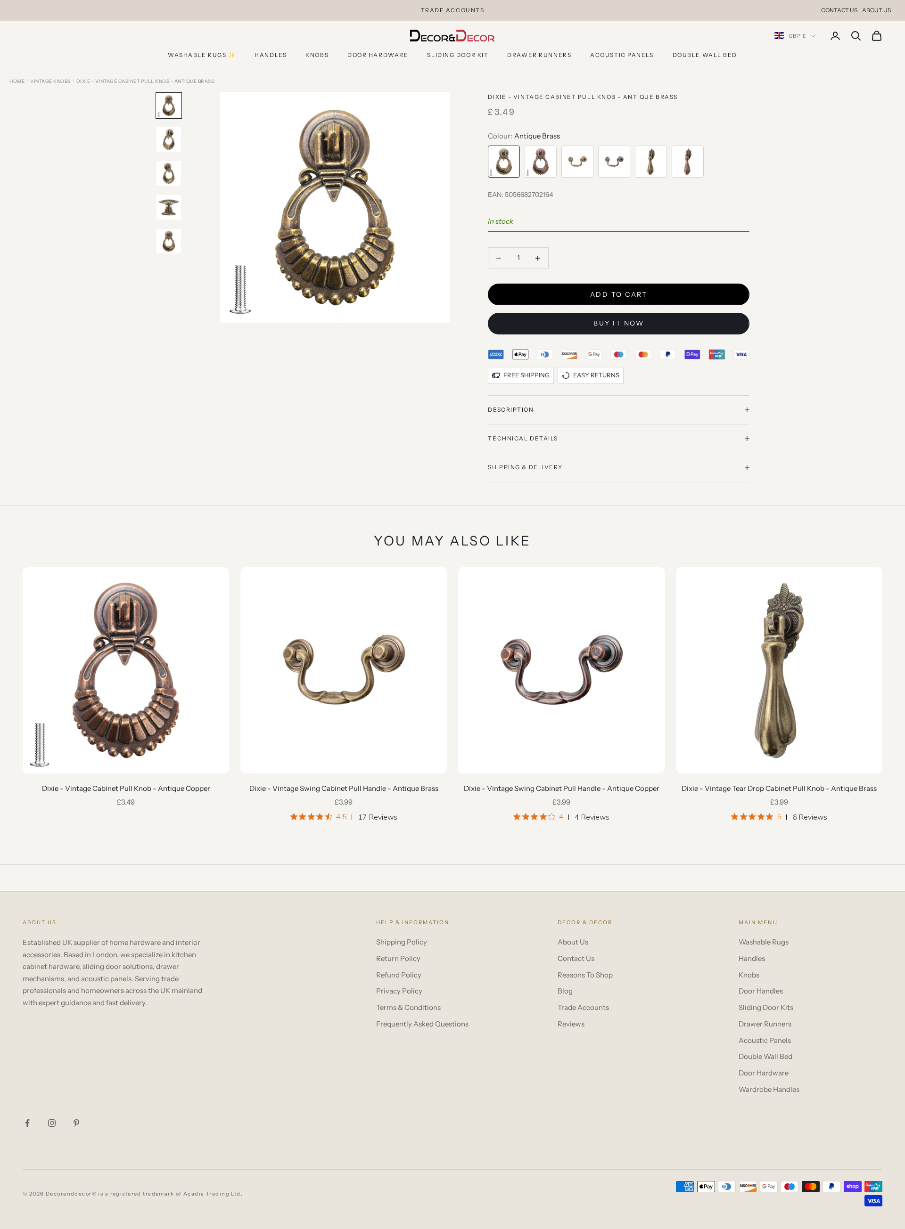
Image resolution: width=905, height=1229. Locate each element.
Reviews (571, 1023)
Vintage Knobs (50, 81)
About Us (876, 10)
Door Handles (761, 990)
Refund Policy (398, 974)
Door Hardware (377, 54)
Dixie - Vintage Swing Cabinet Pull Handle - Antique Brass (343, 788)
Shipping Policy (401, 941)
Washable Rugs (764, 941)
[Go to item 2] (169, 139)
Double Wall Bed (705, 54)
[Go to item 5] (169, 241)
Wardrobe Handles (769, 1089)
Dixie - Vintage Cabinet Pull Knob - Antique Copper (126, 788)
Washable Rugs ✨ (202, 54)
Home (17, 81)
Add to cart (619, 294)
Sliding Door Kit (457, 54)
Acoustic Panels (621, 54)
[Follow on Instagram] (52, 1123)
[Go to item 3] (169, 173)
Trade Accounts (583, 1007)
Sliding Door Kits (766, 1007)
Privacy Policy (399, 990)
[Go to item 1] (169, 105)
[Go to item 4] (169, 207)
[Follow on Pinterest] (76, 1123)
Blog (565, 990)
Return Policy (398, 958)
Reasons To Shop (585, 974)
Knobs (317, 54)
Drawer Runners (539, 54)
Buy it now (618, 323)
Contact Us (839, 10)
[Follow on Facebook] (27, 1123)
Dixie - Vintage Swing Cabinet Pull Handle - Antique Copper (561, 788)
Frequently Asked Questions (422, 1023)
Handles (271, 54)
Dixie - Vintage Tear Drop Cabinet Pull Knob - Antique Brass (779, 788)
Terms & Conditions (408, 1007)
